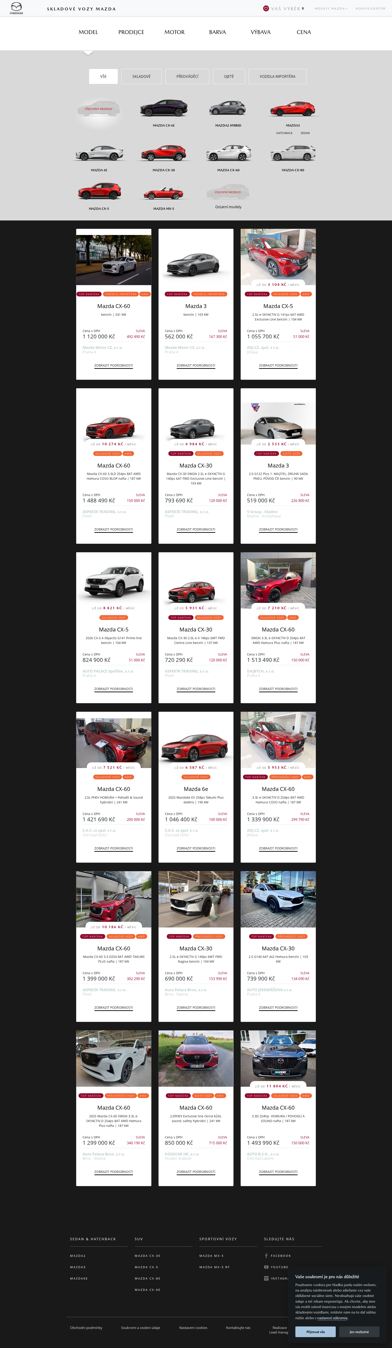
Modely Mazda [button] (330, 8)
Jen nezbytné (359, 1332)
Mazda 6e (196, 789)
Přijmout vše (315, 1332)
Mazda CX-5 (278, 306)
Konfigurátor (371, 8)
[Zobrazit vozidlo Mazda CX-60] (113, 257)
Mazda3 (78, 1267)
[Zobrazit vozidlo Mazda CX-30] (196, 899)
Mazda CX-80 (148, 1278)
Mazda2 (78, 1256)
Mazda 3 (196, 306)
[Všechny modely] (99, 106)
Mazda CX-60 (113, 306)
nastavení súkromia (332, 1318)
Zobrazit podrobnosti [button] (113, 365)
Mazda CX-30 (195, 465)
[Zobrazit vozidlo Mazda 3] (196, 257)
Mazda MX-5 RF (214, 1267)
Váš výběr (287, 8)
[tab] (88, 32)
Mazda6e (79, 1278)
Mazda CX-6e (148, 1290)
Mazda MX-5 (211, 1256)
